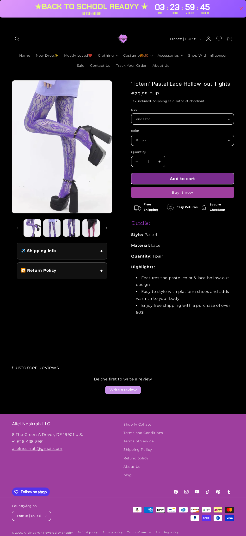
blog (127, 475)
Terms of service (139, 532)
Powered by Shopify (58, 532)
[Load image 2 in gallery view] (51, 227)
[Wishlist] (219, 39)
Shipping (160, 101)
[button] (17, 39)
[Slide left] (17, 228)
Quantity (138, 152)
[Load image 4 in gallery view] (90, 227)
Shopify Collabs (137, 424)
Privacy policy (113, 532)
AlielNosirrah (33, 532)
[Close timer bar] (241, 9)
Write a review (123, 390)
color (135, 130)
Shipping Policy (137, 449)
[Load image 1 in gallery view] (32, 227)
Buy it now (182, 192)
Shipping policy (167, 532)
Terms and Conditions (143, 433)
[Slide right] (106, 228)
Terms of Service (138, 441)
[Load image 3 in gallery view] (71, 227)
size (134, 109)
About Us (131, 466)
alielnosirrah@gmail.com (37, 448)
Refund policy (135, 458)
